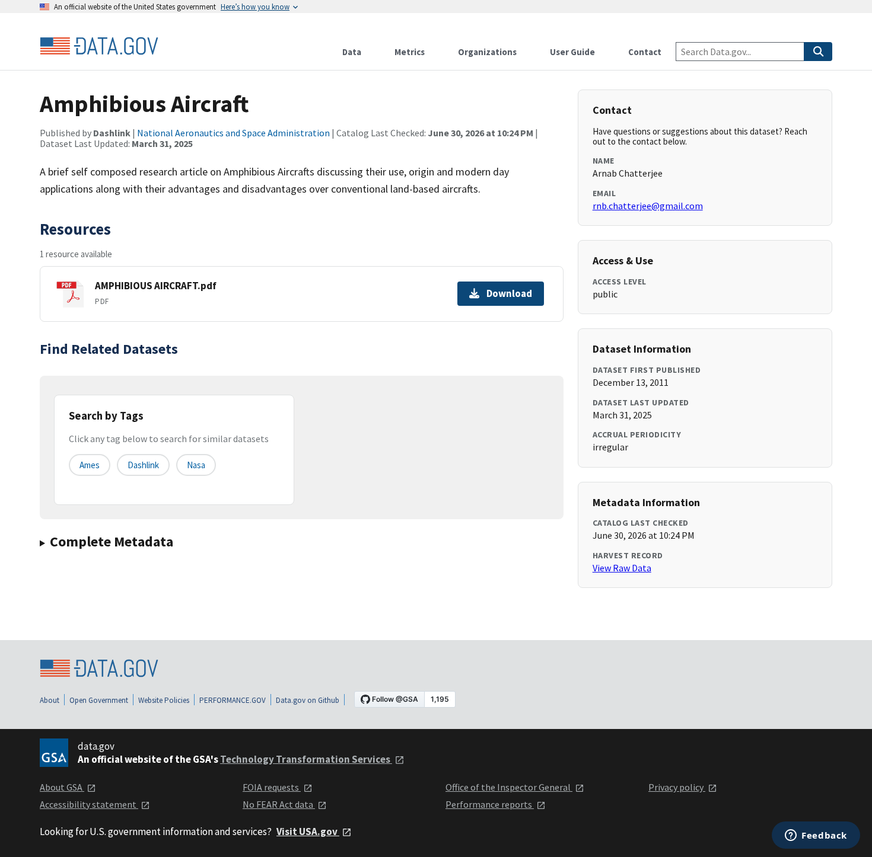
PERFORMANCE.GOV (232, 700)
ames (89, 465)
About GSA (62, 787)
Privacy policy (676, 787)
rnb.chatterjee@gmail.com (648, 206)
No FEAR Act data (279, 804)
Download (509, 293)
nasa (196, 465)
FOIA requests (272, 787)
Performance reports (489, 804)
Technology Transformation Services (306, 759)
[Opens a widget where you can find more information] (816, 836)
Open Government (98, 700)
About (49, 700)
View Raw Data (622, 568)
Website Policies (163, 700)
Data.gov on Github (307, 700)
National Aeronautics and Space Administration (233, 133)
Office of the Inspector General (508, 787)
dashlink (143, 465)
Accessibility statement (89, 804)
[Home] (99, 46)
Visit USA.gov (307, 831)
